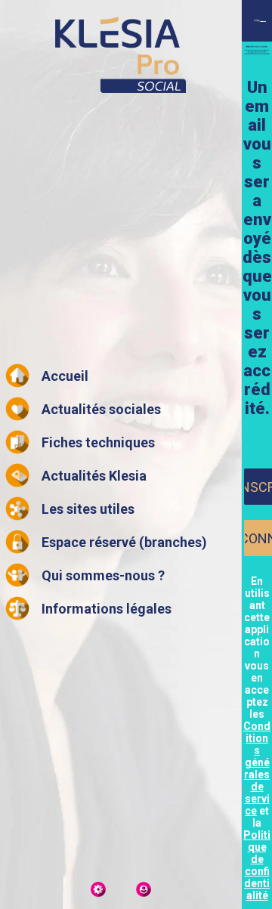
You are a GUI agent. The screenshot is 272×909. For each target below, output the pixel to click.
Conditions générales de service (256, 768)
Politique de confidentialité (256, 865)
